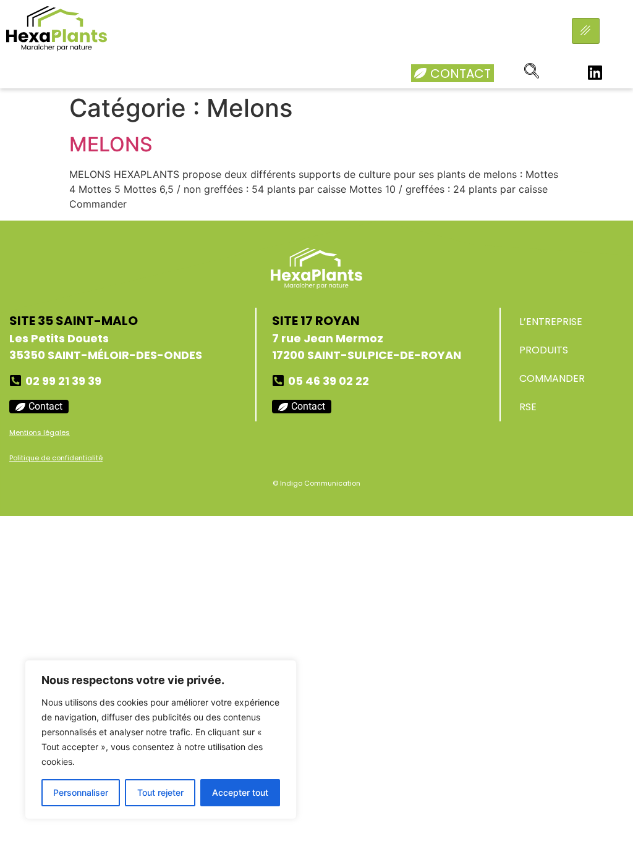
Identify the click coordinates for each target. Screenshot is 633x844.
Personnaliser (80, 792)
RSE (528, 407)
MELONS (111, 144)
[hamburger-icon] (586, 31)
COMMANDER (552, 378)
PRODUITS (543, 350)
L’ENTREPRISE (550, 321)
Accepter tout (240, 792)
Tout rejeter (160, 792)
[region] (161, 739)
